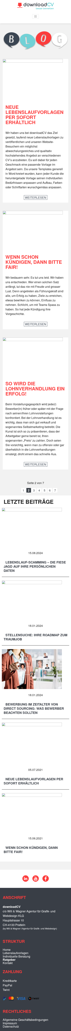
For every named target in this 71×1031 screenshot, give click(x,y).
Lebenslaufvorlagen (15, 953)
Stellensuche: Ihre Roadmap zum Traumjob (35, 637)
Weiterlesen (36, 197)
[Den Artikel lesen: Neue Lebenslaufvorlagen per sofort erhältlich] (33, 61)
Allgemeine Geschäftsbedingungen (25, 1020)
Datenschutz (11, 1026)
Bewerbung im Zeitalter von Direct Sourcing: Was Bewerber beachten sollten (34, 708)
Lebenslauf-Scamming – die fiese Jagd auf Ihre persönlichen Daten (35, 566)
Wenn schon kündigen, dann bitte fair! (33, 261)
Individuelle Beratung (16, 956)
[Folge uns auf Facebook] (46, 880)
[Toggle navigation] (35, 16)
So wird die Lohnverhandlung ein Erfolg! (35, 388)
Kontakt (8, 963)
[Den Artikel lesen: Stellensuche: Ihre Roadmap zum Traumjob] (32, 583)
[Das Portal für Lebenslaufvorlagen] (35, 8)
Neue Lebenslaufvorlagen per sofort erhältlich (34, 115)
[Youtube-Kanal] (36, 880)
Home (7, 950)
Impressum (10, 1023)
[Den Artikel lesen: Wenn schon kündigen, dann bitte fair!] (33, 213)
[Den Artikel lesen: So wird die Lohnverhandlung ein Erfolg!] (33, 340)
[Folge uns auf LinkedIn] (26, 880)
